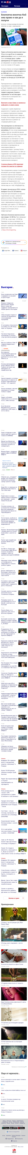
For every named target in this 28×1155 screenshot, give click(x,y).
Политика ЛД (20, 1138)
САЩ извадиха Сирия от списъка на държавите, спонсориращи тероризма (9, 317)
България (6, 287)
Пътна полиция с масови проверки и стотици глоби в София (9, 390)
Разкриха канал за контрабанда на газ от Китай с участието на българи (8, 602)
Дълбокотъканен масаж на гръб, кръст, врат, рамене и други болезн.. (9, 466)
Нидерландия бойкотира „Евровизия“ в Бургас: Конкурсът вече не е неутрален (9, 696)
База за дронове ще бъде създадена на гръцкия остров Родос (9, 296)
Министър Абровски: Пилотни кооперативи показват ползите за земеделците (8, 443)
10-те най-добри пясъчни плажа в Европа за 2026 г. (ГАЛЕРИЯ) (9, 831)
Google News (7, 250)
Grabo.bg (22, 1122)
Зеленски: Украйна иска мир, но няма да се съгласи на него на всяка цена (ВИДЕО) (9, 675)
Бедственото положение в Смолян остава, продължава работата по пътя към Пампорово (9, 655)
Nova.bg (16, 1123)
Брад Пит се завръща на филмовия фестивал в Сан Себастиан (9, 488)
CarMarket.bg (5, 1122)
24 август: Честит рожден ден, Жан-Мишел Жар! (12, 923)
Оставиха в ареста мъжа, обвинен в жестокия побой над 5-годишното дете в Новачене (9, 583)
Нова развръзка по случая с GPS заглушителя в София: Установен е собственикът (9, 793)
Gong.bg (14, 1120)
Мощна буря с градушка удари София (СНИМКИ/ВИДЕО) (9, 453)
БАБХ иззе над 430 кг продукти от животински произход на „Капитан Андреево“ (9, 686)
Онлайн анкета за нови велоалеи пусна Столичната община (8, 592)
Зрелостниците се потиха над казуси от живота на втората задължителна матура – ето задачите (9, 381)
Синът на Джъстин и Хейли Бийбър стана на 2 (13, 1090)
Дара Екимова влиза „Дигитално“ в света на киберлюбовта (13, 1003)
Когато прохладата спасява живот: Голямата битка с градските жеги (13, 1080)
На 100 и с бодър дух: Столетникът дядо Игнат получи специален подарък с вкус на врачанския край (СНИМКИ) (10, 552)
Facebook (16, 250)
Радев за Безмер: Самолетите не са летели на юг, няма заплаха (9, 399)
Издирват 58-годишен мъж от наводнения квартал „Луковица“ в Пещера (8, 763)
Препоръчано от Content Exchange (18, 1066)
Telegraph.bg (22, 1123)
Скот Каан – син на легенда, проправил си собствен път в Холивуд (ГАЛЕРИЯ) (9, 813)
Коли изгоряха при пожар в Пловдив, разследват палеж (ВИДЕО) (7, 728)
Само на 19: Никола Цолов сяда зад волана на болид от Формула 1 (8, 841)
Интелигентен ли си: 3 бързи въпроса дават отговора (12, 1061)
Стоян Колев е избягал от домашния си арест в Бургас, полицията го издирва (9, 873)
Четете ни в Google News (14, 1131)
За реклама (8, 1135)
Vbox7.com (9, 1120)
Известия (15, 1141)
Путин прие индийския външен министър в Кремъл (8, 541)
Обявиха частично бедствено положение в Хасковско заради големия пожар (9, 748)
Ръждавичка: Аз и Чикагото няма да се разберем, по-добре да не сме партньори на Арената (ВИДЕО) (8, 632)
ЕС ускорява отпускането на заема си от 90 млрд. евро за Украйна (9, 326)
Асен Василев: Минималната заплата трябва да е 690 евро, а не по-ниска (9, 408)
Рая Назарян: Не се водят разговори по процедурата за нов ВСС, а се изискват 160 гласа (9, 665)
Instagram (25, 250)
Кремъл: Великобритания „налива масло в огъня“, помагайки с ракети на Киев (9, 532)
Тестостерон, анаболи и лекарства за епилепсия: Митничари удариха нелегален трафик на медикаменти (9, 521)
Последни (4, 6)
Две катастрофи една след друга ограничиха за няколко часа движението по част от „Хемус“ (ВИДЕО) (9, 707)
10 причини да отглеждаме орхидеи (12, 1023)
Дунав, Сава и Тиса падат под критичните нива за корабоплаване (9, 882)
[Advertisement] (14, 268)
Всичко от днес (14, 898)
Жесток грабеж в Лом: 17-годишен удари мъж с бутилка (9, 344)
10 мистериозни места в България (11, 1041)
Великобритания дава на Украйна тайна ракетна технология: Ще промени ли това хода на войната (9, 718)
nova (4, 1084)
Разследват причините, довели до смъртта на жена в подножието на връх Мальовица (8, 738)
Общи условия (20, 1146)
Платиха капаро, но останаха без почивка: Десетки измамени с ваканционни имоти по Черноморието (8, 509)
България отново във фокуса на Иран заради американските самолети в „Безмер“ (9, 621)
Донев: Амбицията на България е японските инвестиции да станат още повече (8, 573)
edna (4, 1093)
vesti (4, 1104)
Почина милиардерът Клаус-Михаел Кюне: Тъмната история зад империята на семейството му (8, 367)
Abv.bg (4, 1120)
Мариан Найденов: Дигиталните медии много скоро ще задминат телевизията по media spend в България (9, 306)
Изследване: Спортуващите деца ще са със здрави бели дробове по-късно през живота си (9, 355)
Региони (17, 6)
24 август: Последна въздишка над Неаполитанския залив (10, 1100)
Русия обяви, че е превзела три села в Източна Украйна (8, 611)
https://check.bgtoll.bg (9, 230)
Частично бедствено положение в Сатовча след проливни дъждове (9, 335)
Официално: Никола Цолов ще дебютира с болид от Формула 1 (13, 1111)
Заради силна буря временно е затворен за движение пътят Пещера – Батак (9, 803)
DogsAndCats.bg (20, 1120)
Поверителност (10, 1138)
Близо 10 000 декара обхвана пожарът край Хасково (8, 772)
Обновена (3, 758)
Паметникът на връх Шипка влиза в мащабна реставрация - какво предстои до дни (9, 498)
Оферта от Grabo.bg (5, 460)
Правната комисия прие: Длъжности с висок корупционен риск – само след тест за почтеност (9, 644)
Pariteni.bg (3, 1123)
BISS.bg (10, 1122)
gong (4, 1115)
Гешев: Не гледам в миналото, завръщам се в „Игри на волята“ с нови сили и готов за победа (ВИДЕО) (13, 850)
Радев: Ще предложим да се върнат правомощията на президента (9, 781)
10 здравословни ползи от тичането (12, 983)
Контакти (23, 1135)
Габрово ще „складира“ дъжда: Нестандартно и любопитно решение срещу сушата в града (9, 479)
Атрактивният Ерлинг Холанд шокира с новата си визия (9, 823)
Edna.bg (8, 1123)
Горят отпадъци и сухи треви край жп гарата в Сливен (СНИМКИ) (9, 434)
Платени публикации (16, 1135)
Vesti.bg (12, 1123)
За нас (3, 1135)
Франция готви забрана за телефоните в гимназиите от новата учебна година (9, 563)
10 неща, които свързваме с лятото (12, 943)
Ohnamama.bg (16, 1122)
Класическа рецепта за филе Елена (12, 964)
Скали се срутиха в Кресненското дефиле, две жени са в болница (8, 890)
